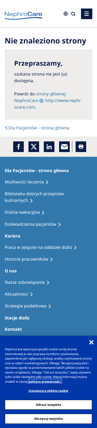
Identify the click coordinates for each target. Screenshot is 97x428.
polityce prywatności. (45, 381)
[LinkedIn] (49, 146)
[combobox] (34, 32)
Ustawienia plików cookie (48, 391)
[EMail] (64, 146)
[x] (33, 146)
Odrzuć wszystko (48, 405)
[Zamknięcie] (91, 342)
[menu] (86, 13)
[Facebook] (18, 146)
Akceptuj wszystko (48, 418)
